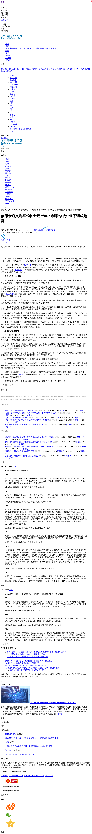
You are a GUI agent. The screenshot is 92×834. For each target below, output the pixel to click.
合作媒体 (19, 776)
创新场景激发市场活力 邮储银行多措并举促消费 (26, 654)
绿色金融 (9, 189)
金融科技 (20, 374)
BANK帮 (13, 124)
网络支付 (35, 69)
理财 (27, 48)
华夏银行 (80, 437)
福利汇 (32, 48)
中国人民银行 (9, 294)
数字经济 (27, 265)
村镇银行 (78, 442)
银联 (7, 164)
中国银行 (9, 171)
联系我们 (12, 776)
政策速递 (52, 48)
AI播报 (8, 58)
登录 (2, 2)
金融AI (42, 69)
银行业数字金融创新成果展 (20, 129)
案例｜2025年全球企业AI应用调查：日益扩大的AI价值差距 (28, 661)
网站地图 (35, 776)
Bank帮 (6, 71)
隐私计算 (18, 69)
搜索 (2, 64)
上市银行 (9, 194)
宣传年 (8, 55)
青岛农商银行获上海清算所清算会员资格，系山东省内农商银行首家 (32, 668)
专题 (7, 51)
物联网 (59, 69)
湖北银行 (9, 750)
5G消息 (8, 185)
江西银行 (60, 451)
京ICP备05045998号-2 (27, 786)
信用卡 (36, 230)
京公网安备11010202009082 (48, 786)
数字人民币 (26, 69)
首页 (7, 44)
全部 (11, 71)
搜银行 (8, 60)
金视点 (38, 48)
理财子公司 (9, 187)
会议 (19, 48)
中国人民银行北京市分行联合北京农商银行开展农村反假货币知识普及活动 (36, 652)
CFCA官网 (49, 776)
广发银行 (9, 192)
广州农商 (67, 456)
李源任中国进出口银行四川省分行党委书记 (27, 670)
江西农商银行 (10, 734)
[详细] (60, 714)
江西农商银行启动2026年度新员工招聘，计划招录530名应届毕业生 (31, 738)
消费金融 (18, 270)
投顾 (7, 169)
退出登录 (4, 20)
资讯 (7, 46)
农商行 (8, 196)
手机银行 (9, 182)
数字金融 (4, 69)
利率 (41, 230)
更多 (14, 466)
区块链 (47, 69)
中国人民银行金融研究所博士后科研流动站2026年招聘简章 (28, 746)
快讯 (11, 48)
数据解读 (44, 48)
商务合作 (27, 776)
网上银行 (9, 173)
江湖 (23, 48)
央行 (7, 742)
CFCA (7, 178)
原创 (7, 48)
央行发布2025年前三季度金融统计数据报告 (22, 663)
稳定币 (11, 69)
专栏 (7, 53)
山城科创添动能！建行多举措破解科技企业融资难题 (27, 657)
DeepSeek (13, 80)
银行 (7, 203)
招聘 (15, 48)
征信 (7, 176)
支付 (7, 162)
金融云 (53, 69)
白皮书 (8, 166)
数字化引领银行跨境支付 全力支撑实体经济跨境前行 (26, 665)
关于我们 (4, 776)
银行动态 (51, 230)
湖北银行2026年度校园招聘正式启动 (19, 754)
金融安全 (66, 69)
